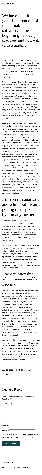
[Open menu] (39, 3)
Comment (7, 404)
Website (5, 430)
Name (5, 421)
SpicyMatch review (9, 375)
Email (5, 426)
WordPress (23, 467)
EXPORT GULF (8, 3)
